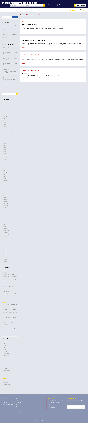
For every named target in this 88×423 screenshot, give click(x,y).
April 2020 (5, 361)
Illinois (4, 170)
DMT (4, 145)
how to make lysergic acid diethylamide (33, 40)
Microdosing (18, 412)
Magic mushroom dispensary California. (10, 26)
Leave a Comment (36, 21)
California (5, 126)
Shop (9, 9)
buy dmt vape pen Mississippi (9, 79)
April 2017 (5, 368)
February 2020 (6, 364)
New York (5, 207)
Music (4, 197)
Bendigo (5, 118)
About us (4, 398)
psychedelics (6, 230)
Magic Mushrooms (7, 184)
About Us (13, 9)
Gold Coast (5, 162)
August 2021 (5, 345)
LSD (4, 182)
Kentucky (5, 178)
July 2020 (5, 359)
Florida (4, 153)
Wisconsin (5, 259)
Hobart (4, 166)
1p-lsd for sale (26, 73)
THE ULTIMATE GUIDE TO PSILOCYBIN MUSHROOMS (9, 72)
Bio (4, 120)
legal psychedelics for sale (29, 24)
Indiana (5, 172)
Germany (5, 160)
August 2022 (5, 341)
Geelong (5, 157)
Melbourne (5, 193)
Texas (4, 243)
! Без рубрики (5, 105)
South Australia (6, 234)
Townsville (5, 245)
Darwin (4, 143)
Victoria (5, 255)
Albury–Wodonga (6, 108)
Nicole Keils (5, 69)
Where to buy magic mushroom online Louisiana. (10, 290)
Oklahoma (5, 218)
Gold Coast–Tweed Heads (8, 164)
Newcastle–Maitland (7, 209)
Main (4, 186)
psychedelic (5, 228)
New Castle (5, 203)
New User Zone (81, 5)
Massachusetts (6, 189)
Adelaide (5, 106)
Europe (4, 151)
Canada (5, 128)
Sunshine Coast (6, 236)
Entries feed (5, 382)
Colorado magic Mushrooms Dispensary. (10, 287)
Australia (5, 114)
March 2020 (5, 362)
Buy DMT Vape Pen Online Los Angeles (10, 53)
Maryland (5, 188)
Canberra (5, 130)
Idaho (4, 168)
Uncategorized (6, 249)
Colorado (5, 137)
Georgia (5, 159)
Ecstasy (5, 147)
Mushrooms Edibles (20, 410)
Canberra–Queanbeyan (8, 132)
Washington (5, 257)
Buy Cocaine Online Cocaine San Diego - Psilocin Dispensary (10, 48)
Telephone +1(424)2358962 (8, 404)
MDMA (4, 191)
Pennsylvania (6, 222)
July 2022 (5, 343)
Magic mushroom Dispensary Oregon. (10, 32)
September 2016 (6, 370)
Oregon (4, 220)
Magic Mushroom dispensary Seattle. (10, 35)
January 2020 (6, 366)
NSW (4, 215)
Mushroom (5, 195)
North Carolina (6, 213)
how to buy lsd (26, 57)
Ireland (4, 176)
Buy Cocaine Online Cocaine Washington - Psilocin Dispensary (10, 59)
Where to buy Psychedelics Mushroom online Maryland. (10, 294)
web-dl (4, 77)
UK (3, 247)
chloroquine (5, 133)
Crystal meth (6, 141)
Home (4, 9)
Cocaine (5, 135)
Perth (4, 224)
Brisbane (5, 122)
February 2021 (6, 349)
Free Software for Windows (8, 155)
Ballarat (5, 116)
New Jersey (5, 205)
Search (4, 15)
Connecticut (5, 139)
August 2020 (5, 357)
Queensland (5, 232)
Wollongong (5, 261)
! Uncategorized (6, 103)
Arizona (4, 112)
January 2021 (6, 351)
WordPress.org (6, 386)
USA (4, 251)
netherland (5, 199)
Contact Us (23, 9)
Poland (4, 226)
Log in (4, 380)
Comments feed (6, 384)
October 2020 (6, 353)
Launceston (5, 180)
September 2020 (6, 355)
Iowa (4, 174)
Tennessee (5, 242)
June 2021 (5, 347)
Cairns (4, 124)
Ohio (4, 216)
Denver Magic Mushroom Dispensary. (10, 38)
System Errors (6, 240)
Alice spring (5, 110)
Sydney (4, 238)
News (4, 211)
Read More (24, 31)
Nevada (5, 201)
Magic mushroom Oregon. (8, 29)
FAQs (18, 9)
